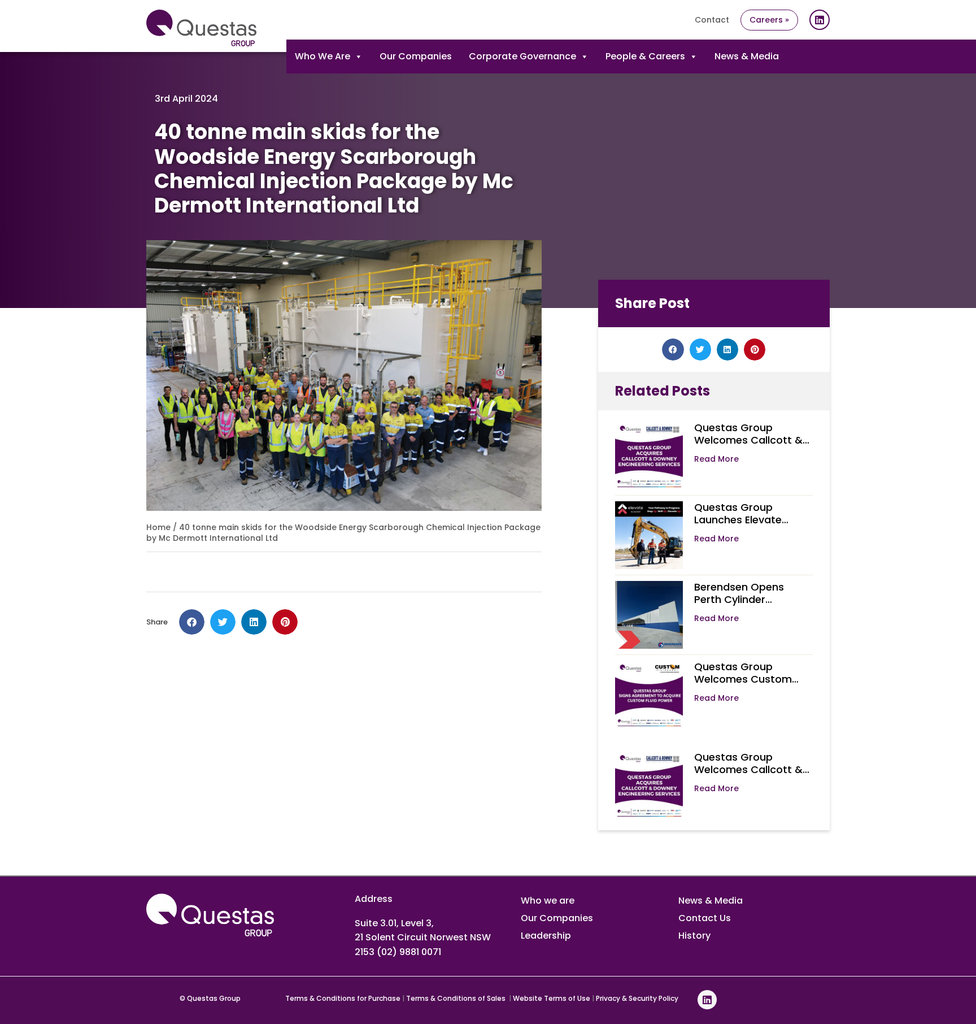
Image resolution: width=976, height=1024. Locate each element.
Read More (716, 459)
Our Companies (416, 56)
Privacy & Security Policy (637, 998)
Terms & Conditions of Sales (456, 998)
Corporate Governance (522, 56)
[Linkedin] (819, 20)
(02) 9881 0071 (409, 951)
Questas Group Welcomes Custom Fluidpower (743, 678)
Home (158, 527)
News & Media (746, 56)
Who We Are (322, 56)
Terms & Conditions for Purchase (342, 998)
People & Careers (645, 56)
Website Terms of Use (551, 998)
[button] (191, 622)
